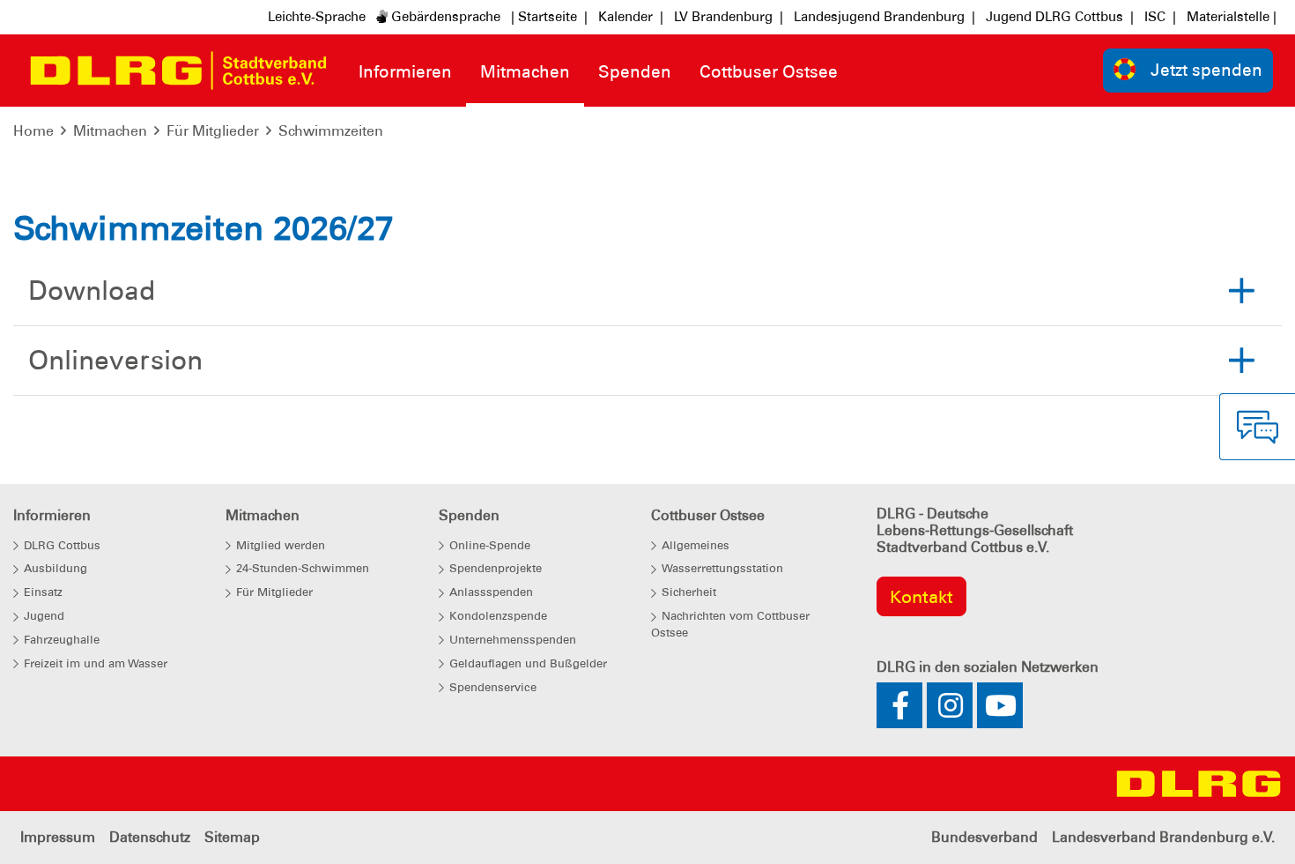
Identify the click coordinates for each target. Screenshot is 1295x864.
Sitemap (232, 837)
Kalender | (630, 17)
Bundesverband (984, 837)
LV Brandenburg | (728, 17)
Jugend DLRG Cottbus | (1060, 17)
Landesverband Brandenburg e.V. (1163, 837)
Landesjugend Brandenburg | (884, 17)
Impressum (57, 837)
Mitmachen (110, 131)
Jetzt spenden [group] (1206, 70)
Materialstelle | (1231, 17)
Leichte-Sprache (317, 17)
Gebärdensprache (444, 17)
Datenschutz (149, 837)
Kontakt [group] (921, 596)
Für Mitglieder (212, 131)
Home (33, 131)
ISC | (1160, 17)
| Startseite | (549, 17)
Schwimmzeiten (330, 131)
